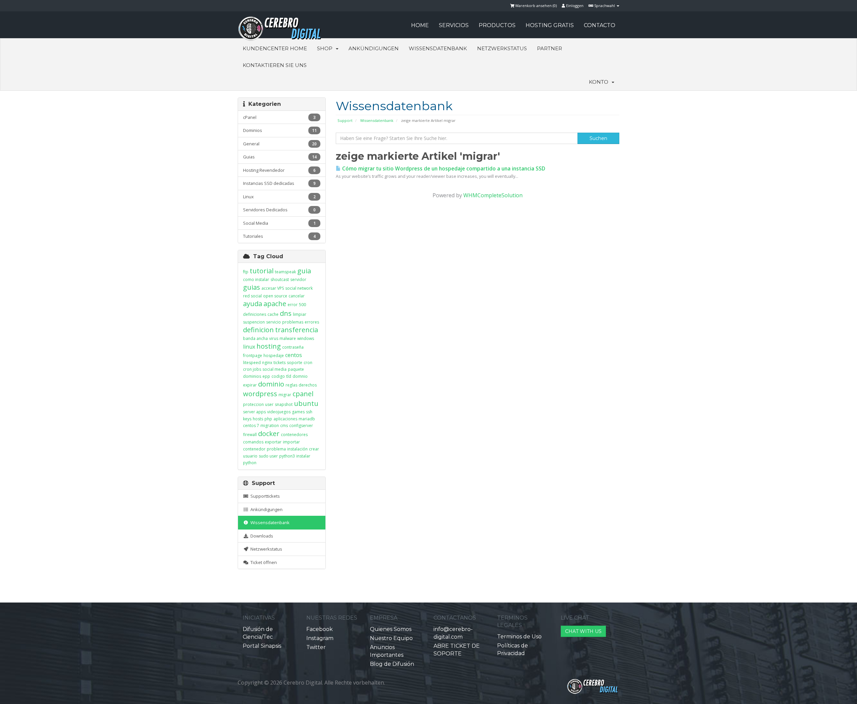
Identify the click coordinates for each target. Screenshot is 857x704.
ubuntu (306, 403)
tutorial (262, 270)
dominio (271, 384)
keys (247, 419)
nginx (267, 362)
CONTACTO (599, 25)
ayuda (252, 303)
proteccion (253, 404)
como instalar (256, 279)
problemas (292, 322)
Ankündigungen (373, 48)
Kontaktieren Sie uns (275, 65)
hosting (268, 346)
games (298, 412)
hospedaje (273, 355)
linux (249, 346)
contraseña (293, 347)
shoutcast (279, 279)
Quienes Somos (390, 629)
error (293, 304)
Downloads (260, 536)
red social (252, 296)
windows (305, 338)
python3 (287, 456)
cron (308, 362)
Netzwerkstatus (502, 48)
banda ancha (255, 338)
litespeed (252, 362)
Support (345, 120)
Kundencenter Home (275, 48)
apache (274, 303)
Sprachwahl (604, 5)
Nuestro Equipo (391, 638)
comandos (253, 442)
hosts (258, 419)
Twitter (316, 647)
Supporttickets (264, 496)
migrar (285, 395)
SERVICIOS (454, 25)
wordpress (260, 393)
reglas (291, 385)
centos (293, 355)
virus (273, 338)
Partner (549, 48)
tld (288, 376)
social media (274, 369)
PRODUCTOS (497, 25)
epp (266, 376)
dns (286, 313)
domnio (300, 376)
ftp (245, 272)
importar (291, 442)
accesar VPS (272, 288)
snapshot (284, 404)
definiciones (254, 314)
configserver (301, 425)
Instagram (319, 638)
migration (269, 425)
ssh (309, 412)
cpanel (303, 393)
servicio (273, 322)
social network (299, 288)
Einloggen (574, 5)
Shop (326, 48)
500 (302, 304)
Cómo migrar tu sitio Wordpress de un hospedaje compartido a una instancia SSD (443, 168)
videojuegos (279, 412)
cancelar (297, 296)
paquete (296, 369)
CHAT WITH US (583, 631)
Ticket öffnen (262, 562)
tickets (280, 362)
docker (269, 433)
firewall (250, 434)
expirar (250, 385)
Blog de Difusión (392, 664)
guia (304, 270)
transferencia (296, 329)
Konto (600, 82)
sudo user (268, 456)
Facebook (319, 629)
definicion (258, 329)
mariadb (307, 419)
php (268, 419)
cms (284, 425)
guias (251, 287)
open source (275, 296)
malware (288, 338)
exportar (273, 442)
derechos (308, 385)
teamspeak (285, 272)
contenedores (294, 434)
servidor (298, 279)
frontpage (252, 355)
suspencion (254, 322)
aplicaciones (285, 419)
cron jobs (252, 369)
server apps (254, 412)
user (269, 404)
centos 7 (251, 425)
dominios (252, 376)
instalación (297, 449)
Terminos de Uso (519, 636)
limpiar (299, 314)
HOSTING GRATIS (550, 25)
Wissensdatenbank (438, 48)
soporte (294, 362)
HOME (420, 25)
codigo (278, 376)
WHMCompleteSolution (493, 195)
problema (276, 449)
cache (273, 314)
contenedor (254, 449)
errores (312, 322)
